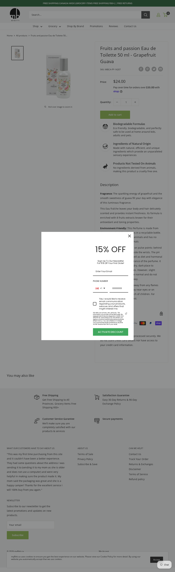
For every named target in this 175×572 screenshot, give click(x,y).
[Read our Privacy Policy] (126, 313)
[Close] (129, 236)
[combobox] (100, 288)
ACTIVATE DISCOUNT (110, 332)
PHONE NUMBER (100, 281)
